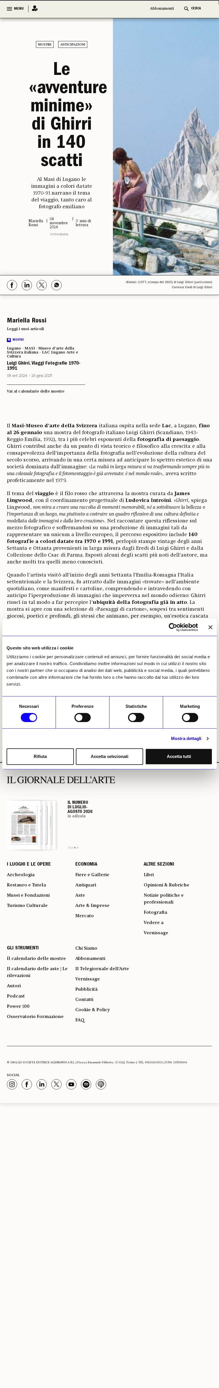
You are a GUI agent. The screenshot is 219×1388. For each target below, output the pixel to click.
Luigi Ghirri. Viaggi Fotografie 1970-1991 (43, 366)
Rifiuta (40, 756)
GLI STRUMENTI (23, 948)
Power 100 (18, 1006)
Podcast (16, 996)
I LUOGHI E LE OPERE (29, 864)
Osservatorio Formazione (35, 1017)
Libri (149, 875)
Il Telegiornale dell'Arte (102, 969)
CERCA (196, 9)
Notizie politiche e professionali (164, 899)
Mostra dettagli (186, 738)
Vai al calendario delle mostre (35, 391)
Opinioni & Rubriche (166, 885)
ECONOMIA (86, 864)
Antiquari (85, 885)
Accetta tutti (179, 756)
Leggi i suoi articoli (25, 329)
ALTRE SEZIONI (159, 864)
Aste (80, 895)
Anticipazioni (72, 44)
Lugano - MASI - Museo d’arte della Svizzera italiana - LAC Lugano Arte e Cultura (42, 352)
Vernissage (156, 933)
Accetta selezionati (109, 756)
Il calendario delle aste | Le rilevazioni (37, 972)
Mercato (84, 916)
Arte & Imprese (92, 905)
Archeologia (21, 875)
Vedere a (153, 923)
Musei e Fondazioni (28, 895)
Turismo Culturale (27, 905)
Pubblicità (86, 989)
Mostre (45, 44)
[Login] (33, 8)
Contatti (84, 999)
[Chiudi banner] (210, 627)
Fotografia (59, 234)
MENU (19, 9)
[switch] (82, 717)
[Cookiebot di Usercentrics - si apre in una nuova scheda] (173, 627)
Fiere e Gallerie (92, 875)
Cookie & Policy (92, 1010)
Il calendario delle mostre (36, 958)
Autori (14, 986)
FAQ (79, 1020)
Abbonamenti (162, 9)
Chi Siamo (86, 948)
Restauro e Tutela (26, 885)
